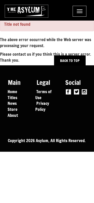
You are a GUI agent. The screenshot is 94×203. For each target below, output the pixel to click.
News (12, 103)
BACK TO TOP (70, 60)
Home (12, 91)
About (13, 115)
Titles (12, 97)
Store (12, 109)
